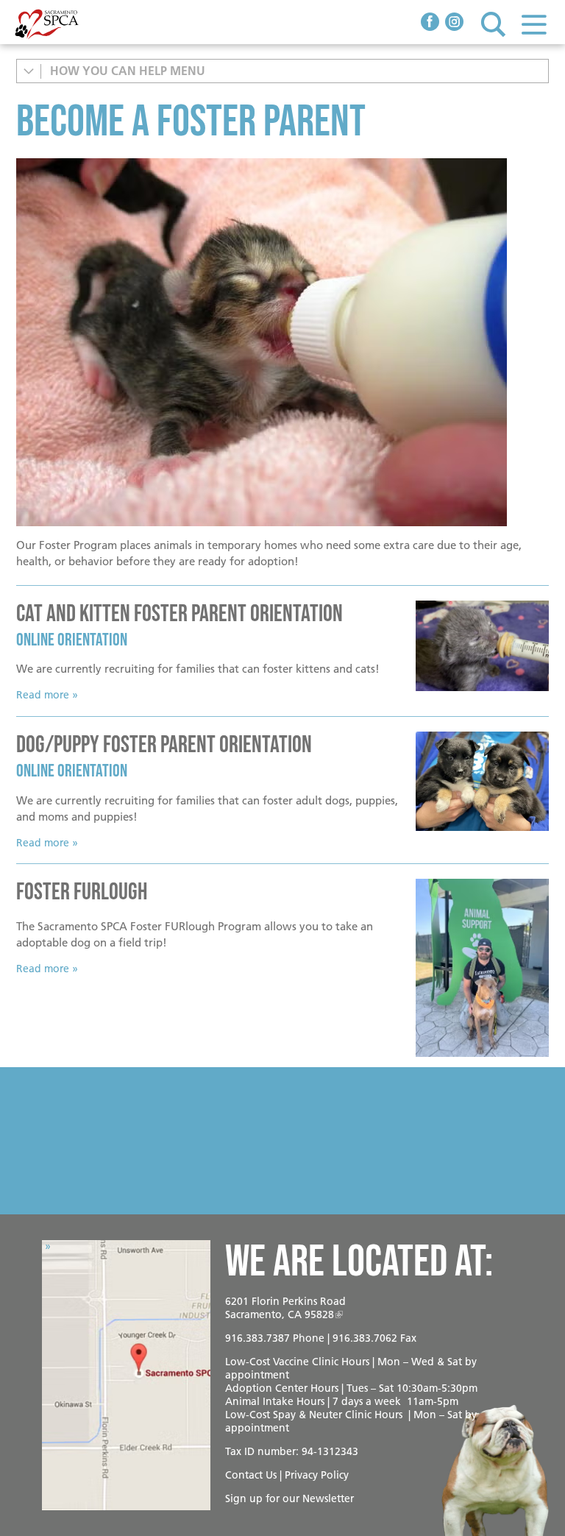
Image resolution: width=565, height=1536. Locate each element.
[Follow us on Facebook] (430, 23)
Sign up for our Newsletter (289, 1498)
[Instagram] (454, 23)
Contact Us (251, 1475)
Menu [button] (533, 23)
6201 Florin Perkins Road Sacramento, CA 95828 (285, 1308)
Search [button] (493, 23)
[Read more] (482, 646)
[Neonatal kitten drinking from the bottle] (282, 342)
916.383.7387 (257, 1338)
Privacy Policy (317, 1475)
